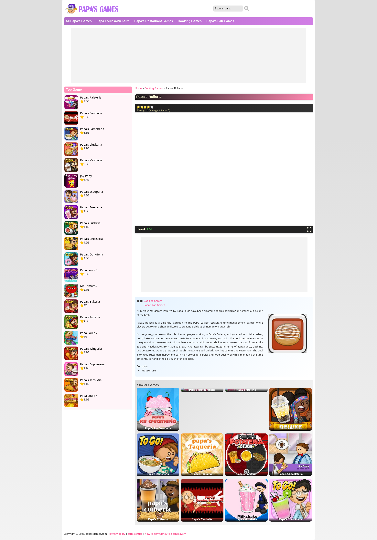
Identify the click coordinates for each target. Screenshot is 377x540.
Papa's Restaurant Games (153, 21)
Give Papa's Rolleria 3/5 (145, 107)
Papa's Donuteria (91, 254)
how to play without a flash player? (165, 533)
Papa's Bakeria (90, 301)
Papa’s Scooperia (91, 191)
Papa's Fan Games (220, 21)
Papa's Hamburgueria (202, 389)
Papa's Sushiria (90, 223)
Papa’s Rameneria (158, 473)
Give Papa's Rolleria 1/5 (138, 107)
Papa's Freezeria (91, 207)
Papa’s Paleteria (90, 97)
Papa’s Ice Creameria (158, 428)
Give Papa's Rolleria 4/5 (148, 107)
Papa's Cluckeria (91, 144)
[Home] (92, 15)
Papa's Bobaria (290, 428)
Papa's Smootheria (290, 519)
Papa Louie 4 (89, 396)
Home (138, 88)
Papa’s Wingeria (91, 348)
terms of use (135, 533)
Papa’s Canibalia (202, 519)
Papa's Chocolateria (290, 473)
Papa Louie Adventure (113, 21)
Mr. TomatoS (88, 286)
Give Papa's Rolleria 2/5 (142, 107)
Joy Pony (86, 176)
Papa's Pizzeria (90, 317)
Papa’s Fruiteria (246, 389)
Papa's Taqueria (202, 473)
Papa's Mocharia (91, 160)
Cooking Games (190, 21)
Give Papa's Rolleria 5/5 (152, 107)
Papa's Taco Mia (91, 380)
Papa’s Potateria (246, 473)
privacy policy (117, 533)
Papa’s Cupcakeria (92, 364)
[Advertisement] (188, 55)
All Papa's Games (79, 21)
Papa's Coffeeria (158, 519)
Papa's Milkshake (246, 519)
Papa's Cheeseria (91, 239)
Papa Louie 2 (89, 333)
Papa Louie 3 (89, 270)
